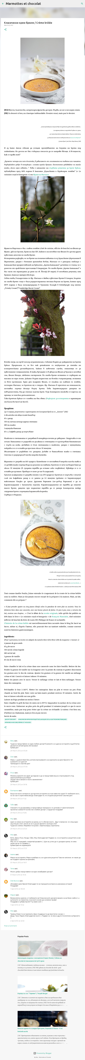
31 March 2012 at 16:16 (18, 875)
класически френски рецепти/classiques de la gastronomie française (42, 719)
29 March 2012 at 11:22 (18, 799)
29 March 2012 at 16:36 (18, 813)
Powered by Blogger (44, 1053)
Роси (12, 773)
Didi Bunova (14, 881)
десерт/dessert (10, 719)
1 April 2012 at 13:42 (17, 905)
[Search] (44, 3)
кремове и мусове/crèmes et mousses (18, 722)
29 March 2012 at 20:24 (18, 829)
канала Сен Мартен (75, 137)
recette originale (51, 613)
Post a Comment (10, 926)
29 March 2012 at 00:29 (18, 751)
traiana (12, 854)
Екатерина (14, 791)
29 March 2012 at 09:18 (18, 785)
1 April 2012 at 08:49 (17, 889)
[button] (5, 29)
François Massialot (60, 617)
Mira (11, 835)
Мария (12, 895)
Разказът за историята (57, 398)
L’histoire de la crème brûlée (16, 623)
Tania (12, 869)
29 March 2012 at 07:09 (18, 767)
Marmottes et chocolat (23, 3)
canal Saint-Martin (74, 583)
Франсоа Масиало (41, 175)
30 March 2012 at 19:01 (18, 863)
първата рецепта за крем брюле (64, 168)
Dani (12, 757)
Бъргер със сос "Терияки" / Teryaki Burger (33, 993)
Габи (12, 805)
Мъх (11, 819)
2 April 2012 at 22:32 (17, 921)
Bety (12, 741)
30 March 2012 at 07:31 (18, 848)
